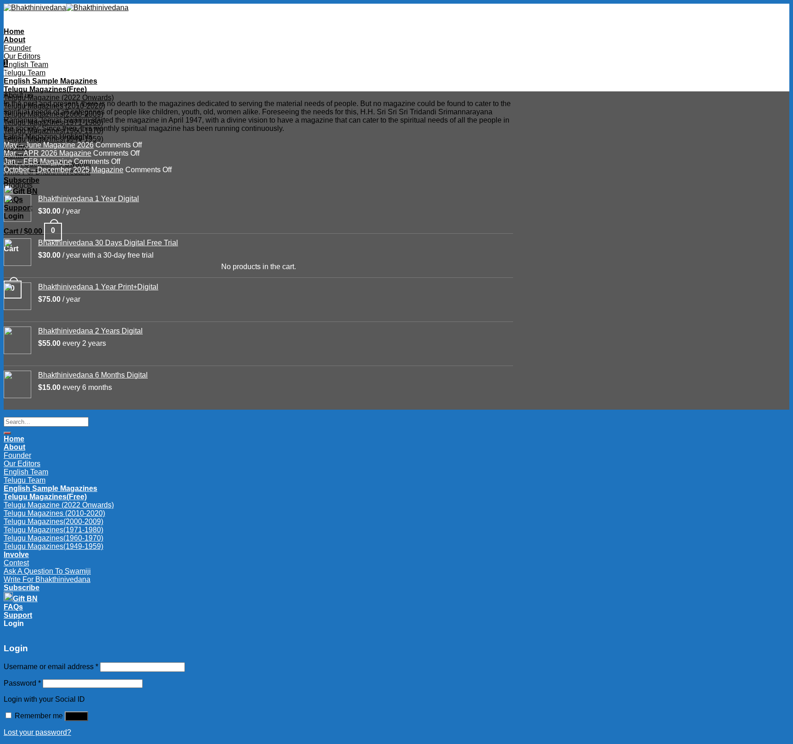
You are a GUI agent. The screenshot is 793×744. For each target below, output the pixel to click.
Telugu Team (24, 73)
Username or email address (51, 667)
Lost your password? (37, 732)
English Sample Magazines (50, 81)
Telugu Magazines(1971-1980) (53, 122)
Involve (16, 554)
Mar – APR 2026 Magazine (47, 153)
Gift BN (25, 599)
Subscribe (21, 180)
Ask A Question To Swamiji (47, 571)
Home (14, 31)
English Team (26, 64)
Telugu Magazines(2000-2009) (53, 114)
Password (22, 683)
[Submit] (7, 433)
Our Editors (22, 56)
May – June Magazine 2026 (49, 145)
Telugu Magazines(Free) (45, 89)
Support (18, 615)
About (14, 40)
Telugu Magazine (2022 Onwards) (59, 97)
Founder (17, 48)
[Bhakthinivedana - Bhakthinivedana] (66, 7)
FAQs (13, 607)
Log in (76, 716)
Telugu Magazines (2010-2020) (54, 106)
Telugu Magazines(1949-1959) (53, 546)
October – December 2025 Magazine (63, 170)
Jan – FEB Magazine (38, 161)
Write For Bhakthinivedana (47, 579)
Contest (16, 563)
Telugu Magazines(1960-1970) (53, 131)
